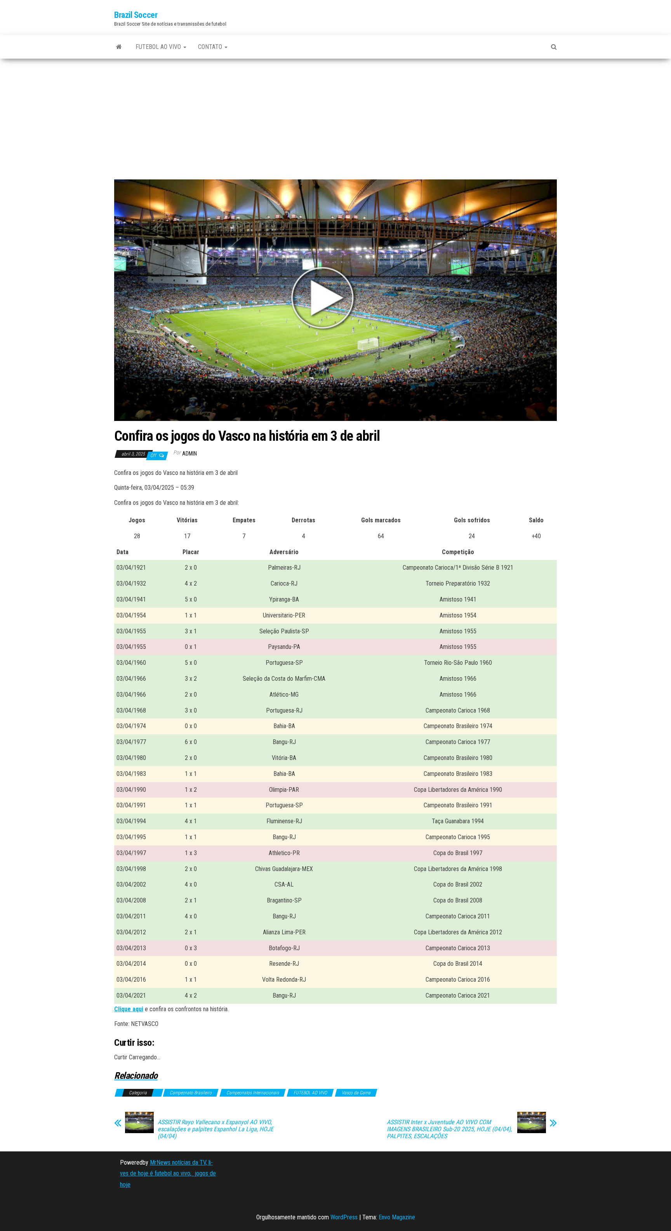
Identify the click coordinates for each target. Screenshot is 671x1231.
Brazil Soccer (135, 15)
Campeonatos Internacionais (252, 1092)
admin (189, 453)
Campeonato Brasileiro (191, 1092)
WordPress (344, 1217)
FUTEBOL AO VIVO (159, 46)
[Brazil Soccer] (119, 47)
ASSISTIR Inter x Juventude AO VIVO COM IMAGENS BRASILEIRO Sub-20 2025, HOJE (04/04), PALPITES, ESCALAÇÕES (449, 1129)
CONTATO (211, 46)
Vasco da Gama (356, 1092)
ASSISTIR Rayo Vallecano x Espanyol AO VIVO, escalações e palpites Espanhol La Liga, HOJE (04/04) (215, 1129)
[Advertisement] (335, 122)
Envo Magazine (397, 1217)
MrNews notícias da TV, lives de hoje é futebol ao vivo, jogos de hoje (168, 1174)
